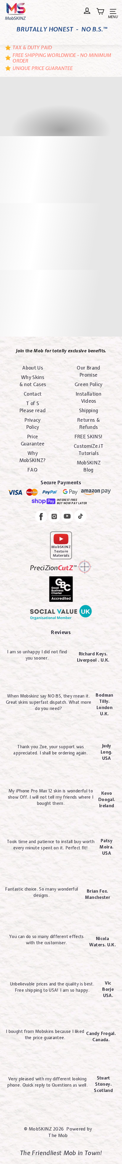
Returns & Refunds (88, 423)
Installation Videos (88, 397)
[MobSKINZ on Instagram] (54, 517)
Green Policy (88, 384)
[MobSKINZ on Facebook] (41, 517)
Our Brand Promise (88, 371)
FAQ (33, 469)
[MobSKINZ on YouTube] (67, 517)
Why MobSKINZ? (32, 457)
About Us (32, 367)
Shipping (88, 410)
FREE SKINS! (89, 436)
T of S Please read (33, 407)
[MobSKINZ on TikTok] (80, 517)
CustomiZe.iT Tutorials (88, 449)
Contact (32, 394)
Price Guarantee (33, 440)
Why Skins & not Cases (32, 381)
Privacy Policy (32, 423)
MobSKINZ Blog (89, 466)
